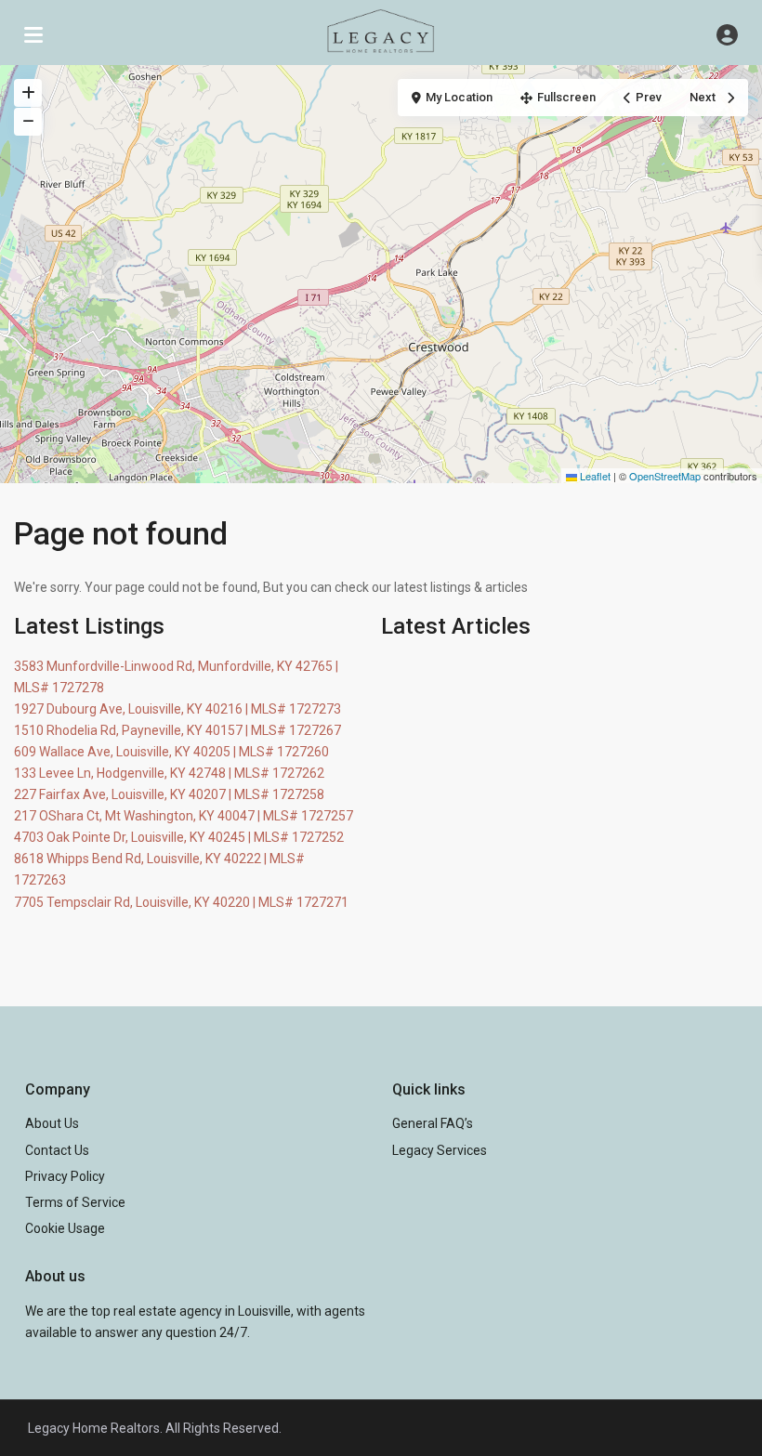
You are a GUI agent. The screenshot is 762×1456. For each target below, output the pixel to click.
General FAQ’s (432, 1123)
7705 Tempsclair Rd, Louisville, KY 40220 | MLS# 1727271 (181, 902)
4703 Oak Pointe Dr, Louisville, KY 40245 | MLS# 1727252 (179, 837)
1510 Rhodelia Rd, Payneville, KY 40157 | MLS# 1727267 (177, 730)
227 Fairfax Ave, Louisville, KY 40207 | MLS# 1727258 (169, 794)
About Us (52, 1123)
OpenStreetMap (665, 475)
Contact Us (57, 1150)
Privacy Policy (65, 1176)
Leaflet (594, 475)
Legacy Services (439, 1150)
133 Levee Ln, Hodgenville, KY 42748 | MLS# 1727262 (169, 773)
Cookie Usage (65, 1228)
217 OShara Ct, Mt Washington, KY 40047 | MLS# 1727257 (183, 815)
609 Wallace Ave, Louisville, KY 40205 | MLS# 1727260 (171, 751)
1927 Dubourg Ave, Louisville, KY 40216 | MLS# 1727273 (177, 709)
